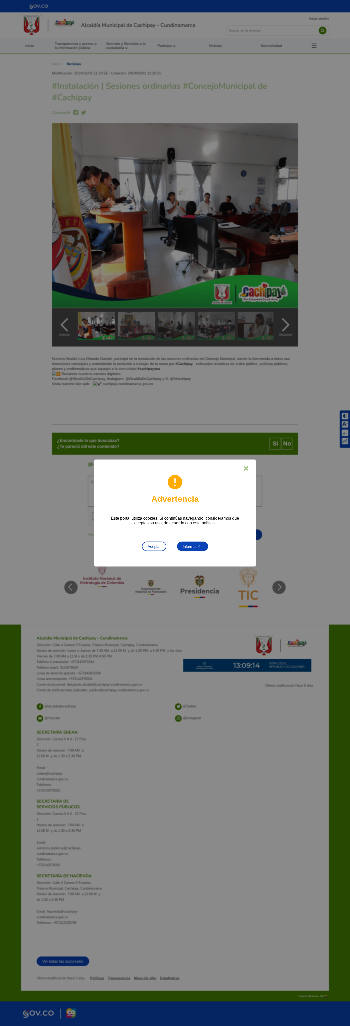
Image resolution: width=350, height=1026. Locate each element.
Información (192, 546)
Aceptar (154, 546)
